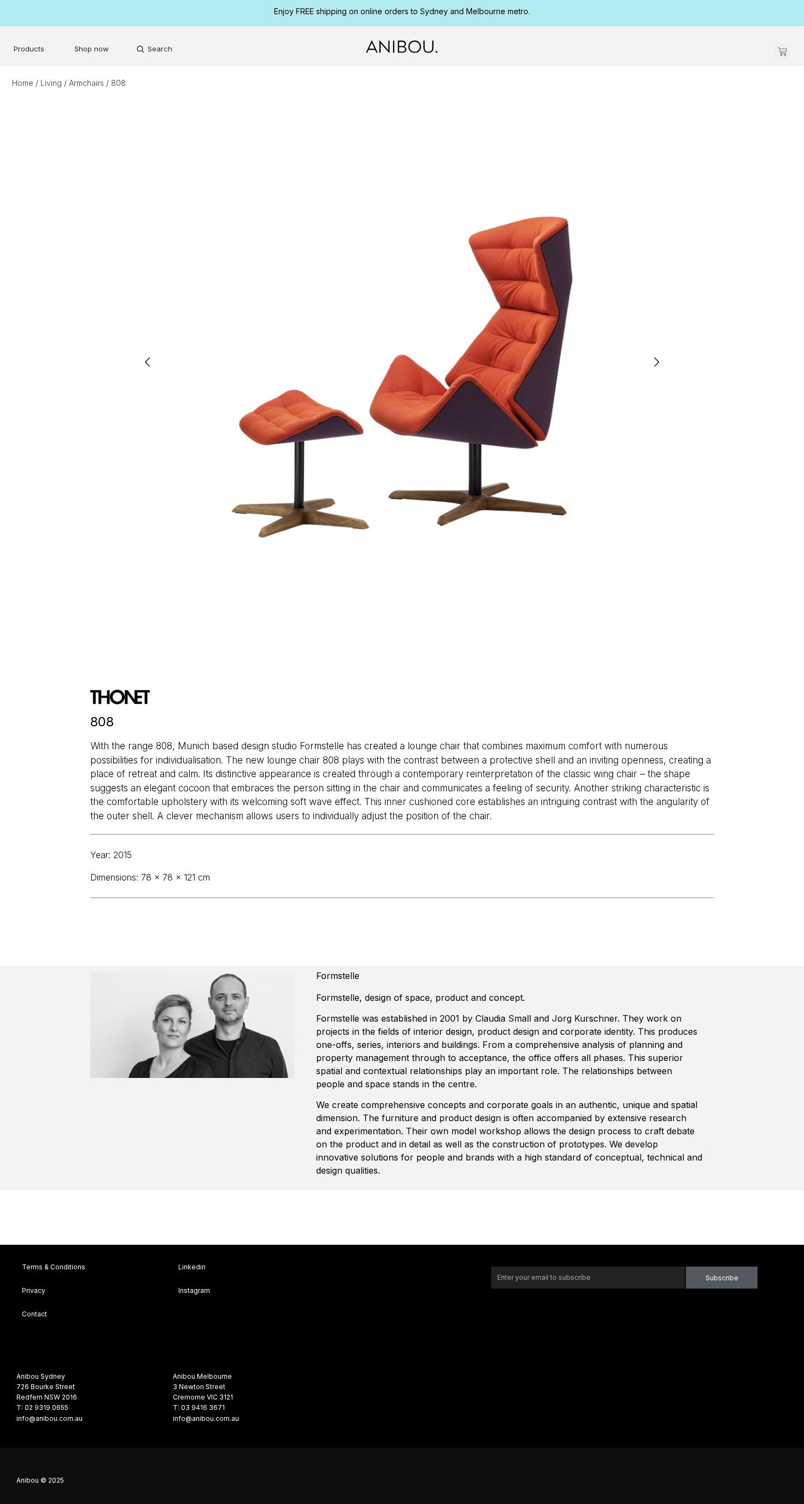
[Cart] (782, 52)
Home (22, 83)
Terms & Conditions (53, 1267)
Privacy (33, 1290)
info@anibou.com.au (49, 1418)
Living (51, 83)
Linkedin (192, 1267)
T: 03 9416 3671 (199, 1407)
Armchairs (86, 83)
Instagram (194, 1290)
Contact (34, 1314)
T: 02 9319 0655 (42, 1407)
